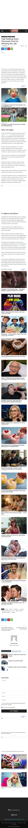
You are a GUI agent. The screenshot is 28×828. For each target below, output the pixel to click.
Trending (13, 36)
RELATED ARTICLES (6, 651)
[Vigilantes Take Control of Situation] (4, 668)
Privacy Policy (14, 824)
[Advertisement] (14, 15)
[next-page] (4, 673)
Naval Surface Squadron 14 (6, 610)
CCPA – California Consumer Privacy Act (8, 822)
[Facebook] (2, 48)
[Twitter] (5, 48)
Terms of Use (19, 822)
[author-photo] (14, 641)
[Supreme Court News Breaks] (4, 662)
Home (2, 34)
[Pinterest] (8, 48)
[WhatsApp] (11, 48)
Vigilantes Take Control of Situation (17, 667)
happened (19, 245)
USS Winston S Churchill (6, 612)
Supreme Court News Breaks (15, 660)
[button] (2, 31)
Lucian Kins (22, 609)
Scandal (9, 36)
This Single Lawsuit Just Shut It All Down (21, 628)
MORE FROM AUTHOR (16, 651)
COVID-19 (6, 609)
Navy (13, 610)
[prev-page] (2, 673)
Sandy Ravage (4, 45)
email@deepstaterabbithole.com (16, 819)
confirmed (7, 135)
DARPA (11, 609)
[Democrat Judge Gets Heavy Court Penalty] (4, 656)
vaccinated (13, 612)
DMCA (24, 822)
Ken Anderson (16, 609)
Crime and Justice (8, 34)
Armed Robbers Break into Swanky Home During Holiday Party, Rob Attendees (7, 629)
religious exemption (19, 610)
